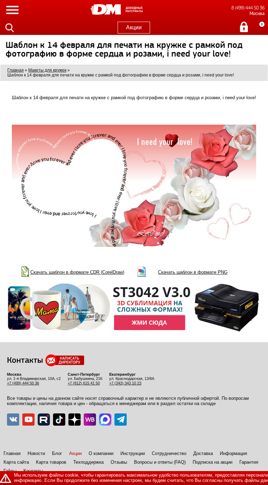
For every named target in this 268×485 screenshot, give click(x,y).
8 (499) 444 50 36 (248, 8)
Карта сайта (16, 462)
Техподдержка (88, 462)
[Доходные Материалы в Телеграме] (120, 419)
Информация (233, 453)
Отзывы (119, 462)
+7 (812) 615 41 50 (84, 383)
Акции (134, 27)
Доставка (203, 453)
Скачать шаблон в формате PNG (193, 272)
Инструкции (132, 453)
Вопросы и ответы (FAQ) (160, 462)
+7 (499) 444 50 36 (23, 383)
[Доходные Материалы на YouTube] (28, 419)
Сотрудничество (169, 453)
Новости (36, 453)
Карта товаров (51, 462)
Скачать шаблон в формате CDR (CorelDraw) (77, 272)
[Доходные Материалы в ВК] (13, 419)
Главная (12, 453)
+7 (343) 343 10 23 (125, 383)
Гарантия (248, 462)
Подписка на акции (212, 462)
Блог (57, 453)
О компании (101, 453)
